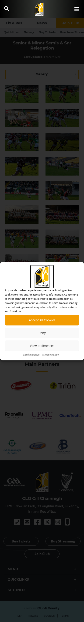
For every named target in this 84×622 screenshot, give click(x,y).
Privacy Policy (50, 354)
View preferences (42, 345)
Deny (42, 333)
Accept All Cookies (42, 320)
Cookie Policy (31, 354)
